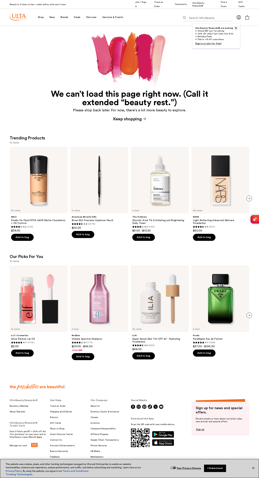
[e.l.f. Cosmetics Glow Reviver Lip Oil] (38, 307)
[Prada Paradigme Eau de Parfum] (220, 307)
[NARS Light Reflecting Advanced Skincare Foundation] (220, 189)
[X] (236, 28)
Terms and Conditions (75, 471)
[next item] (249, 198)
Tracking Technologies (19, 474)
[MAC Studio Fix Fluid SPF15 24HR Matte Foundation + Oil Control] (38, 189)
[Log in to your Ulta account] (239, 17)
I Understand (215, 468)
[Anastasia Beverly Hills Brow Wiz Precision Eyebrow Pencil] (99, 188)
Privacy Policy (13, 471)
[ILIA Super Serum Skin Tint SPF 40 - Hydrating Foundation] (160, 308)
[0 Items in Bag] (247, 17)
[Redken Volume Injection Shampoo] (99, 309)
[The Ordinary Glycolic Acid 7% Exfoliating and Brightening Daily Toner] (160, 189)
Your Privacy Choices (189, 468)
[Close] (253, 468)
